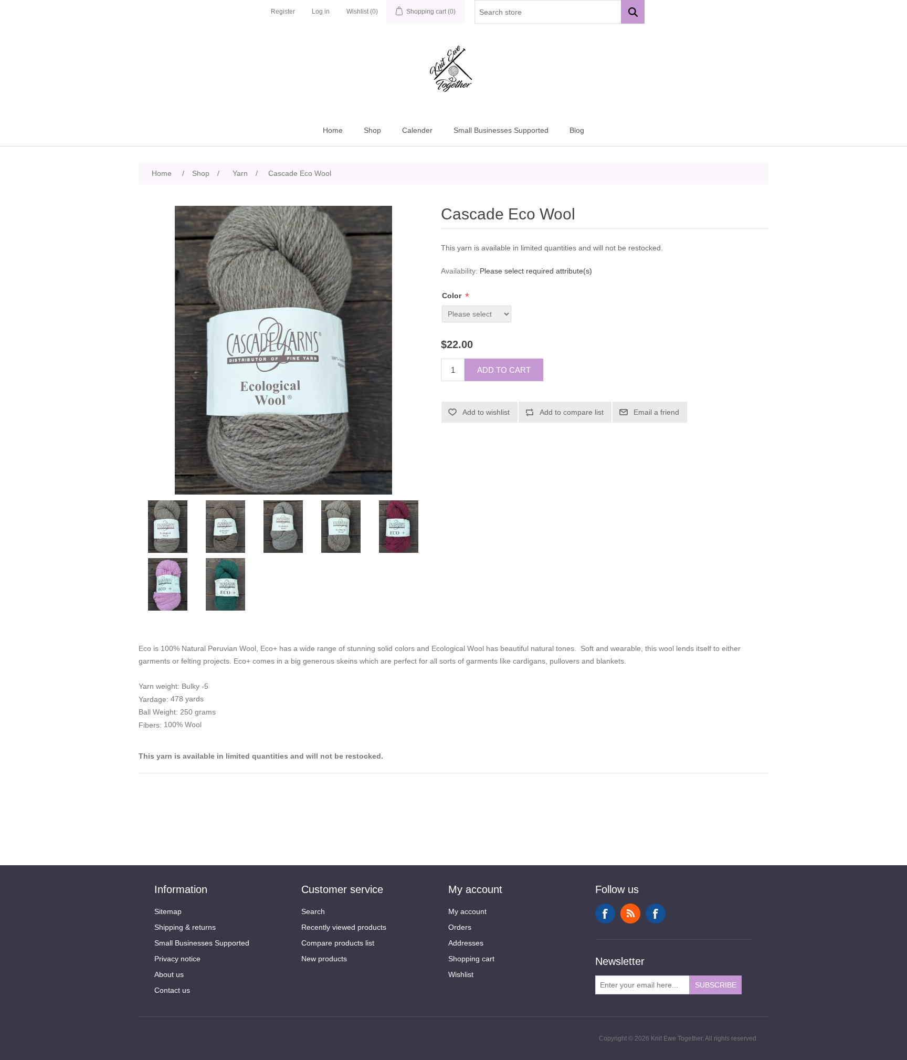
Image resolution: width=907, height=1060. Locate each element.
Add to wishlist (486, 412)
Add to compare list (572, 412)
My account (467, 911)
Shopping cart (471, 958)
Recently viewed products (343, 927)
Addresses (465, 943)
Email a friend (656, 412)
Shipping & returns (185, 927)
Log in (321, 11)
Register (283, 11)
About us (169, 974)
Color (452, 295)
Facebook (605, 913)
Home (333, 130)
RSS (630, 913)
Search (313, 911)
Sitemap (168, 911)
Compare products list (337, 943)
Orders (459, 927)
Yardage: (155, 699)
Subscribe (715, 985)
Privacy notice (177, 958)
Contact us (172, 990)
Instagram (656, 913)
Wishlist (460, 974)
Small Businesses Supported (501, 130)
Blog (576, 130)
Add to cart (504, 369)
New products (324, 958)
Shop (372, 130)
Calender (417, 130)
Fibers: (151, 725)
